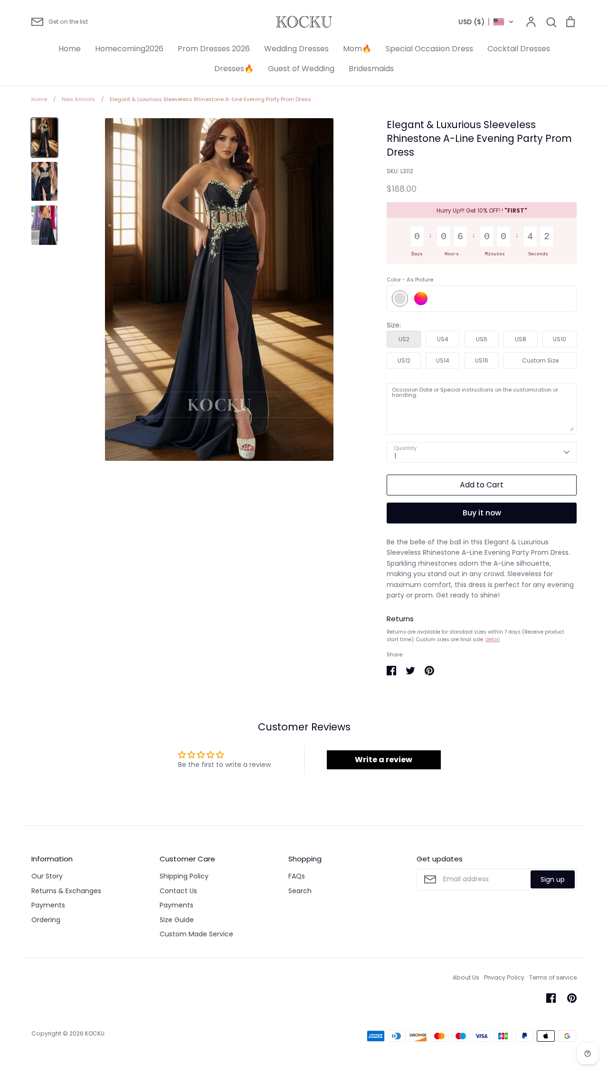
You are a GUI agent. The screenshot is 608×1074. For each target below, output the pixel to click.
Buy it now (482, 512)
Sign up (553, 879)
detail (492, 639)
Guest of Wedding (301, 68)
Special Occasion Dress (429, 48)
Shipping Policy (184, 876)
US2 (404, 339)
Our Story (47, 876)
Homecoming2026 (129, 48)
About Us (466, 977)
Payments (48, 905)
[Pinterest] (571, 998)
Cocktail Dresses (518, 48)
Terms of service (553, 977)
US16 (481, 360)
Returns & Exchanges (66, 891)
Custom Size (540, 360)
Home (69, 48)
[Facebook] (551, 998)
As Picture (400, 298)
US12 (404, 360)
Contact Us (178, 891)
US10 (559, 339)
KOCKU (94, 1033)
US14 (442, 360)
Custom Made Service (196, 934)
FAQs (296, 876)
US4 (442, 339)
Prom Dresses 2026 (214, 48)
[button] (486, 21)
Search (300, 891)
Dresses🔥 (234, 68)
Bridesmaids (371, 68)
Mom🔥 (357, 48)
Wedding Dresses (296, 48)
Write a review (383, 759)
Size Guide (177, 920)
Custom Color (421, 298)
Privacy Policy (504, 977)
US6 (481, 339)
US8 (520, 339)
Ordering (45, 920)
